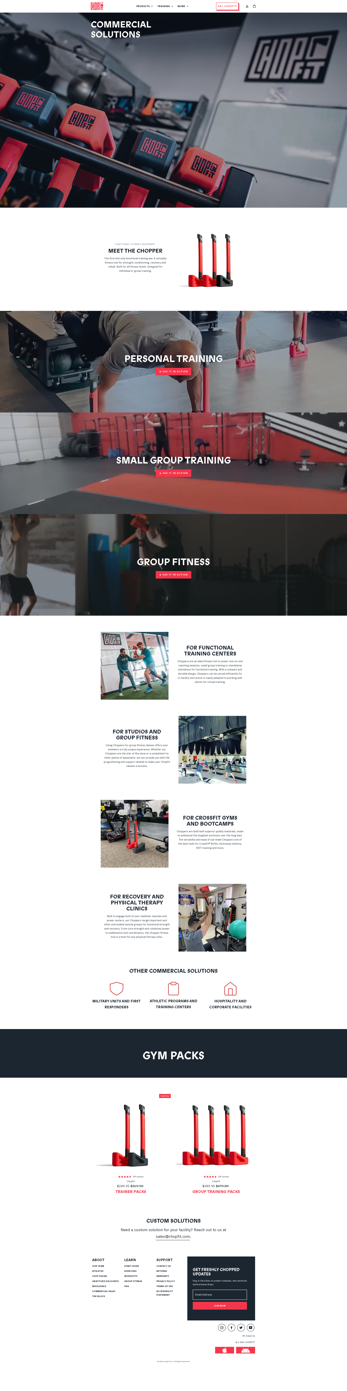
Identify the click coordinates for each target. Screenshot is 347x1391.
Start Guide (131, 1266)
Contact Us (163, 1266)
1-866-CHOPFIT (246, 1342)
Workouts (130, 1276)
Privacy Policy (165, 1281)
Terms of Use (164, 1286)
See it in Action (175, 371)
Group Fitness (133, 1281)
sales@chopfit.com (173, 1236)
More (181, 6)
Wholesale (99, 1286)
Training (163, 6)
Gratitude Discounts (105, 1281)
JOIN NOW (220, 1305)
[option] (173, 110)
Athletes (98, 1271)
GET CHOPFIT (227, 6)
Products (143, 6)
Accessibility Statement (164, 1293)
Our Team (98, 1266)
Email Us (250, 1336)
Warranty (162, 1276)
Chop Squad (99, 1276)
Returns (161, 1271)
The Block (98, 1296)
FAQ (126, 1286)
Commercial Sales (103, 1291)
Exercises (130, 1271)
